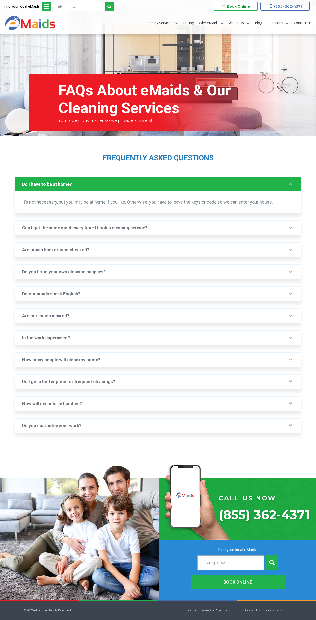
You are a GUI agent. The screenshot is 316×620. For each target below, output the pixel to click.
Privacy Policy (273, 610)
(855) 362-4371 (287, 6)
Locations (275, 22)
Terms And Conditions (215, 610)
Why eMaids (208, 22)
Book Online (238, 6)
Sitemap (192, 610)
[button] (158, 184)
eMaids (30, 24)
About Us (236, 22)
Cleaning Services (158, 22)
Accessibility (252, 610)
